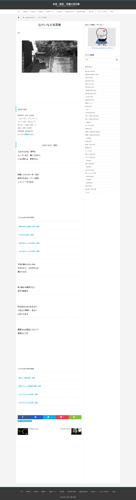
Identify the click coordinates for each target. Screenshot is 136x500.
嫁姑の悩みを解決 (81, 11)
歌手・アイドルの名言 (90, 173)
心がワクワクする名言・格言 (28, 402)
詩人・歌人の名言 (89, 125)
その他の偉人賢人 (89, 176)
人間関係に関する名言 (90, 90)
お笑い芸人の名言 (89, 170)
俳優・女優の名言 (89, 163)
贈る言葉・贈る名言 (90, 71)
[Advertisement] (50, 87)
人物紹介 (27, 134)
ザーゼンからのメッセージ (102, 48)
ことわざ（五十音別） (102, 11)
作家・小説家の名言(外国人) (92, 116)
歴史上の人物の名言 (90, 154)
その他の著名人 (89, 182)
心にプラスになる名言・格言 (28, 394)
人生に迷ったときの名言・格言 (29, 251)
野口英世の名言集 (65, 429)
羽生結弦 (33, 11)
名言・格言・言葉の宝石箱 (66, 4)
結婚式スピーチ (50, 11)
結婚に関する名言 (89, 100)
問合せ (112, 11)
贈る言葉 (60, 11)
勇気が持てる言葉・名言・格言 (29, 226)
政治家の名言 (88, 141)
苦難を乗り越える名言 (90, 93)
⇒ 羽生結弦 (88, 160)
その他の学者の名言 (90, 112)
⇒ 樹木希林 (88, 167)
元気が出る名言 (89, 77)
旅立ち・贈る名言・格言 (27, 378)
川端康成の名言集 (34, 429)
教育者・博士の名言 (90, 144)
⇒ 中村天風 (88, 138)
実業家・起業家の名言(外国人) (92, 131)
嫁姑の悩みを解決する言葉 (91, 74)
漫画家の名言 (88, 147)
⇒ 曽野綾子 (88, 122)
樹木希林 (25, 11)
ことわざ (87, 192)
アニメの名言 (88, 151)
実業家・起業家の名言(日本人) (92, 135)
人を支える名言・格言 (26, 235)
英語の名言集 (88, 186)
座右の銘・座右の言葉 (90, 189)
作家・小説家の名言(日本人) (24, 421)
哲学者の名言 (88, 106)
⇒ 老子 (87, 109)
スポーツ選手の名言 (90, 157)
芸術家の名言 (88, 128)
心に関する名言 (89, 96)
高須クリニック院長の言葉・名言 (30, 386)
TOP (19, 11)
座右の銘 (91, 11)
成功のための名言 (89, 84)
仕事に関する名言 (69, 11)
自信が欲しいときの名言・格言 (29, 243)
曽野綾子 (41, 11)
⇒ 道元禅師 (88, 179)
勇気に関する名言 (89, 81)
